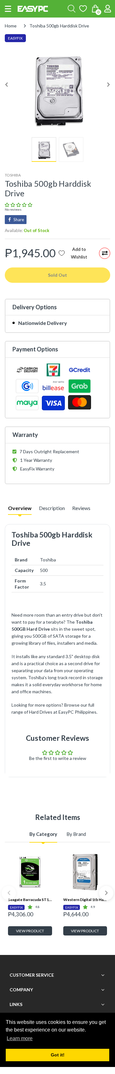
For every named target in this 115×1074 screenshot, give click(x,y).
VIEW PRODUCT (30, 930)
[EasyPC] (33, 9)
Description (52, 508)
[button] (8, 9)
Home (11, 25)
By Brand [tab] (76, 834)
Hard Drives (40, 712)
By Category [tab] (43, 834)
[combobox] (71, 8)
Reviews (81, 508)
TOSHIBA (13, 175)
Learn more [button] (20, 1038)
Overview (20, 508)
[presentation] (9, 893)
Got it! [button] (58, 1054)
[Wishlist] (83, 8)
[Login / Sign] (107, 8)
